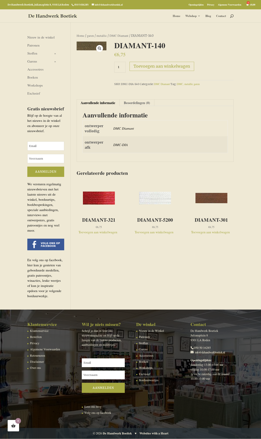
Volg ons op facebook (97, 413)
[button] (99, 48)
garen (90, 36)
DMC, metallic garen (188, 84)
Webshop (191, 16)
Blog (208, 16)
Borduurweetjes (148, 380)
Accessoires (35, 69)
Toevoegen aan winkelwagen (162, 66)
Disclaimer (37, 362)
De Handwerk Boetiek (117, 433)
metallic (101, 36)
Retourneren (37, 355)
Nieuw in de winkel (41, 37)
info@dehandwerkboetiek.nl (210, 352)
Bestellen (36, 337)
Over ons (35, 368)
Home (176, 16)
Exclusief (33, 93)
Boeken (32, 77)
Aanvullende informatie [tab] (98, 102)
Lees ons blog (92, 406)
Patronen (33, 45)
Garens (32, 61)
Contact (221, 16)
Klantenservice (39, 331)
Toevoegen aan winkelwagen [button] (98, 232)
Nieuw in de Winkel (151, 331)
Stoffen (32, 53)
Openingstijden (196, 5)
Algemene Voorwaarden (229, 5)
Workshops (35, 85)
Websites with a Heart (153, 433)
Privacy (210, 5)
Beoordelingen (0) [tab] (137, 102)
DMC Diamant (118, 36)
